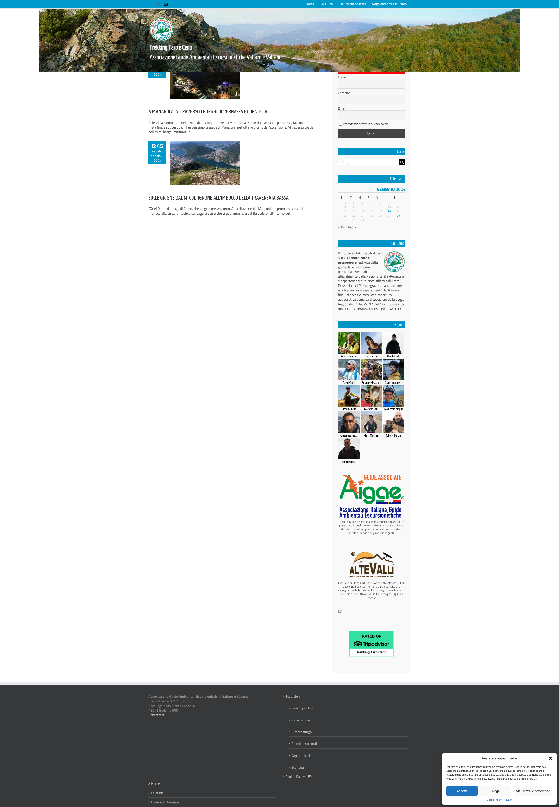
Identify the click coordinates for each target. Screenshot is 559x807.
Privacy (508, 800)
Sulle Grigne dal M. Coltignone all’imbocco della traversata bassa (218, 198)
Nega (496, 791)
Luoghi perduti (302, 707)
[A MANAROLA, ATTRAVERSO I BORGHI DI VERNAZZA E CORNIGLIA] (205, 77)
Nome (342, 77)
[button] (550, 758)
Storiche (297, 767)
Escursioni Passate (165, 802)
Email (341, 108)
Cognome (344, 93)
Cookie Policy (494, 800)
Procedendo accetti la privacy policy (365, 124)
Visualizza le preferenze (533, 791)
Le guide (157, 793)
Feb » (352, 227)
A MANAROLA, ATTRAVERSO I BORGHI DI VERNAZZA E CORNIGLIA (207, 112)
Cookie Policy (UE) (298, 776)
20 (389, 211)
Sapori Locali (300, 755)
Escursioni (293, 696)
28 (398, 215)
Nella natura (300, 719)
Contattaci (156, 715)
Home (155, 783)
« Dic (341, 227)
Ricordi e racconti (304, 743)
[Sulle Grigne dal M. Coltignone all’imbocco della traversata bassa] (205, 163)
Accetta (462, 791)
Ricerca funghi (302, 731)
